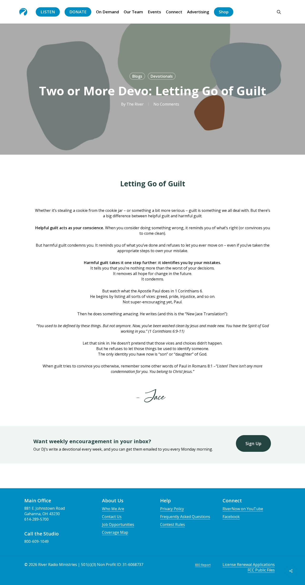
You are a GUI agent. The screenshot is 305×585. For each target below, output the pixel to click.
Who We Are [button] (113, 508)
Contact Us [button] (112, 516)
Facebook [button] (231, 516)
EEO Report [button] (203, 565)
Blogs (137, 76)
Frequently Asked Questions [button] (185, 516)
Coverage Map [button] (115, 532)
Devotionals (162, 76)
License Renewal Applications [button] (249, 564)
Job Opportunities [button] (118, 524)
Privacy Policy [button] (172, 508)
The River (135, 104)
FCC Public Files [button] (261, 570)
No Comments (166, 104)
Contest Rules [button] (172, 524)
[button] (253, 443)
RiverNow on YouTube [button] (243, 508)
